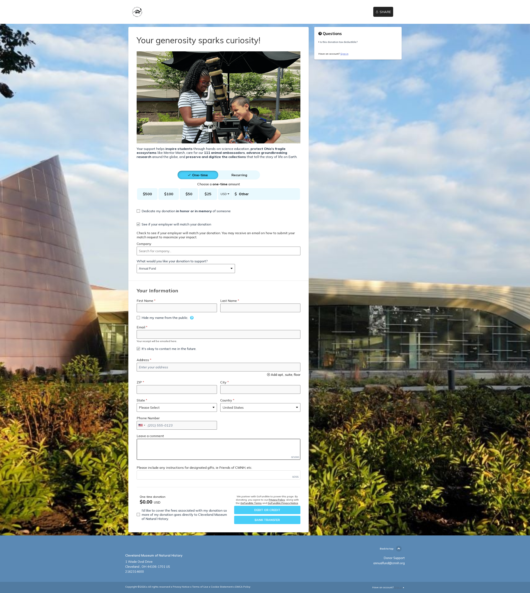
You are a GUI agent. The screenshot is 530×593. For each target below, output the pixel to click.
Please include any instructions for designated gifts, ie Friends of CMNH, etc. (194, 467)
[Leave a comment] (218, 449)
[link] (137, 12)
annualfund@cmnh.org (389, 563)
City (223, 382)
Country (226, 400)
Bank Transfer (267, 520)
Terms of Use (200, 586)
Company (144, 244)
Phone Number (148, 418)
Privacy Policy (277, 499)
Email (141, 327)
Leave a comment (150, 436)
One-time (200, 175)
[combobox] (218, 251)
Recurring (239, 175)
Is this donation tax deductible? (339, 41)
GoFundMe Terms (251, 503)
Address (143, 360)
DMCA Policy (242, 586)
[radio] (200, 175)
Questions (332, 33)
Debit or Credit (267, 510)
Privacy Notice (181, 586)
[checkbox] (184, 211)
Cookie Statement (222, 586)
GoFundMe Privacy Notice (283, 503)
